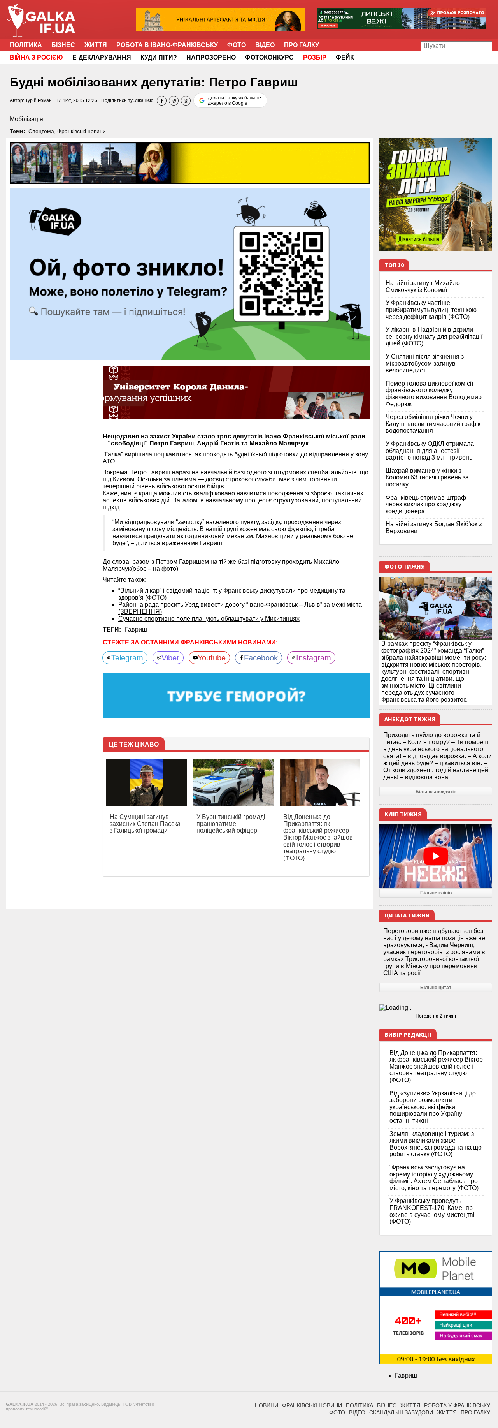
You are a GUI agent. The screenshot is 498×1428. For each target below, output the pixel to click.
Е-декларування (101, 57)
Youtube (212, 657)
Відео (265, 45)
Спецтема (41, 131)
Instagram (313, 657)
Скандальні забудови (401, 1412)
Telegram (127, 657)
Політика (26, 45)
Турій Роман (38, 100)
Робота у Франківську (457, 1405)
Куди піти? (158, 57)
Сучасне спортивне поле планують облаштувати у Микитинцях (209, 618)
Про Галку (301, 45)
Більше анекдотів (436, 791)
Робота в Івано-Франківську (167, 45)
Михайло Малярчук (279, 443)
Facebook (261, 657)
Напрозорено (211, 57)
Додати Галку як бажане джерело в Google (234, 100)
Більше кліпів (436, 893)
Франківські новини (81, 131)
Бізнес (63, 45)
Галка (113, 454)
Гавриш (136, 629)
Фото (236, 45)
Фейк (345, 57)
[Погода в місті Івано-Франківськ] (435, 1007)
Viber (170, 657)
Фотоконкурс (269, 57)
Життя (95, 45)
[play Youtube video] (435, 856)
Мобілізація (26, 119)
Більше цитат (435, 987)
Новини (266, 1405)
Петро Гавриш (171, 443)
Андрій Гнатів (219, 443)
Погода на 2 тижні (436, 1016)
